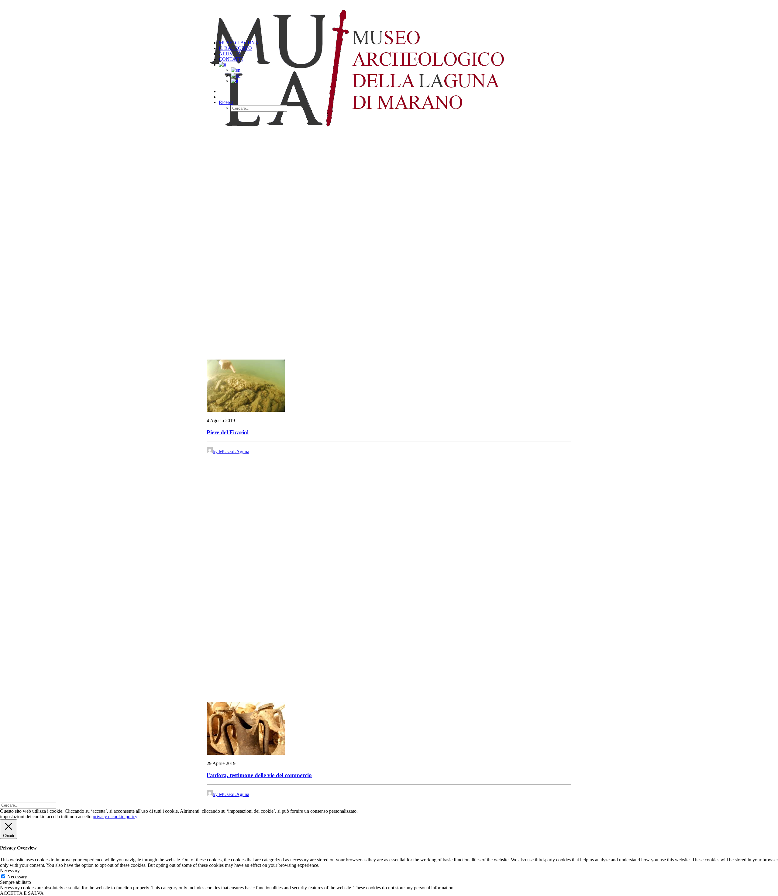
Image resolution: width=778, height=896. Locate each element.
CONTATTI (231, 59)
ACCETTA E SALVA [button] (22, 893)
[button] (226, 102)
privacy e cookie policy (115, 816)
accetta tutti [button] (57, 816)
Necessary (17, 876)
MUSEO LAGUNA (239, 42)
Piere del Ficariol (228, 432)
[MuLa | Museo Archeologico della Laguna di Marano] (389, 17)
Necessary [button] (10, 870)
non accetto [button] (80, 816)
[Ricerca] (28, 805)
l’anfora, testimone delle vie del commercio (259, 775)
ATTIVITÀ (230, 53)
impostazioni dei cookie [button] (22, 816)
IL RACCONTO (235, 48)
